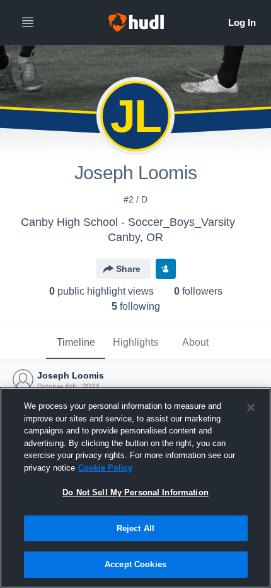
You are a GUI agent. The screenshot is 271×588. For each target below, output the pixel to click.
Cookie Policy (105, 468)
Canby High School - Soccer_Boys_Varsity (128, 222)
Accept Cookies (135, 564)
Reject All (135, 528)
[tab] (75, 343)
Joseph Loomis (70, 375)
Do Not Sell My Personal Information (135, 492)
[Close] (251, 407)
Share (128, 269)
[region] (135, 487)
